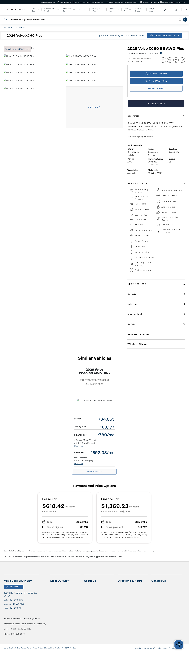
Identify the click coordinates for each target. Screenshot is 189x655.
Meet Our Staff (59, 580)
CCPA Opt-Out (70, 648)
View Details (94, 471)
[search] (186, 9)
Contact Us (15, 587)
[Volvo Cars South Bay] (16, 9)
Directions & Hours (130, 580)
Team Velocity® (149, 648)
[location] (107, 2)
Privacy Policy (26, 648)
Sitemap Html (49, 648)
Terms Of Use (38, 648)
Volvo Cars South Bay (12, 648)
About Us (90, 580)
